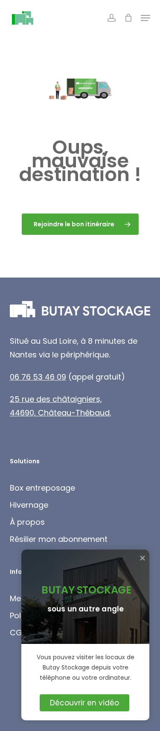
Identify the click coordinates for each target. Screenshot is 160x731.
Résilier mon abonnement (59, 539)
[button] (145, 18)
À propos (27, 522)
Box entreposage (42, 487)
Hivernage (29, 505)
